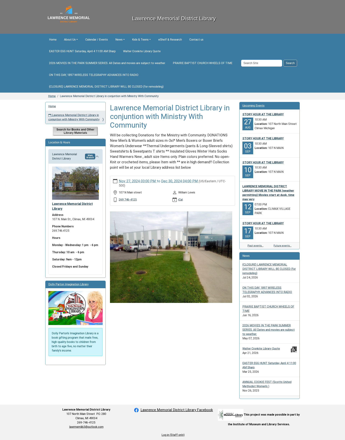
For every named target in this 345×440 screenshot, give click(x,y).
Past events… (255, 245)
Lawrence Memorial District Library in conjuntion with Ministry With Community (74, 117)
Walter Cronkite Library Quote (142, 51)
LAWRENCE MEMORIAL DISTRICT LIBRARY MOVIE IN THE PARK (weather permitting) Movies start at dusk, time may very (268, 193)
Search (290, 63)
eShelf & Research (170, 39)
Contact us (196, 39)
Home (53, 39)
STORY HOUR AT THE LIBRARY (263, 114)
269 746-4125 (128, 199)
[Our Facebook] (136, 410)
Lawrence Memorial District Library (73, 156)
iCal (180, 199)
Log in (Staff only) (173, 435)
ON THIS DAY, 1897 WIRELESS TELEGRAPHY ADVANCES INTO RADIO (93, 75)
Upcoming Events (253, 105)
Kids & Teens (140, 39)
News (119, 39)
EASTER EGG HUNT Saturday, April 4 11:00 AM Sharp (82, 51)
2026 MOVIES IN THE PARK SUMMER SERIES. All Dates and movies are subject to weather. (107, 63)
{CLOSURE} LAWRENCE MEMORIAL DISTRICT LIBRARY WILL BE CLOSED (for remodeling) (106, 86)
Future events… (282, 245)
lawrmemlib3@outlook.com (86, 427)
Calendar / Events (96, 39)
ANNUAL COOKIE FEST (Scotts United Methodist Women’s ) (266, 384)
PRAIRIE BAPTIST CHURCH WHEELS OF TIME (202, 63)
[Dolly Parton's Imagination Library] (75, 308)
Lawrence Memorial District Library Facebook (177, 410)
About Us (70, 39)
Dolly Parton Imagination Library (68, 284)
